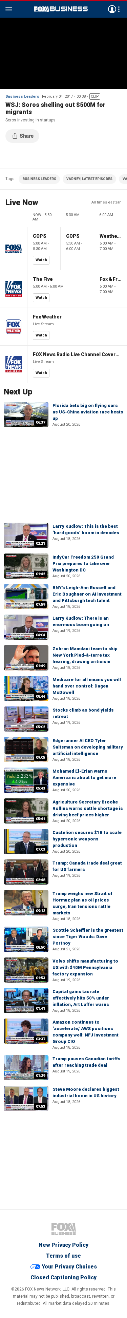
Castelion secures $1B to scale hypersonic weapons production (87, 839)
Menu (8, 9)
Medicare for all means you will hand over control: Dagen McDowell (86, 686)
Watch (41, 260)
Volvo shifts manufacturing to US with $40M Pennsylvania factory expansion (85, 967)
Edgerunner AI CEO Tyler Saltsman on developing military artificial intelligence (87, 747)
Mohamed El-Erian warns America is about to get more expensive (84, 778)
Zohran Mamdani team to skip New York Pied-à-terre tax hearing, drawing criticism (85, 655)
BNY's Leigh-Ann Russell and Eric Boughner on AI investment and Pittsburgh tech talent (87, 594)
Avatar (112, 9)
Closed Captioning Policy (63, 1277)
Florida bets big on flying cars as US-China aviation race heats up (87, 412)
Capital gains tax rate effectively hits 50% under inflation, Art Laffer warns (80, 998)
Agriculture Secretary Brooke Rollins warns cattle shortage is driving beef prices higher (87, 808)
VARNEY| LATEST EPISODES (89, 179)
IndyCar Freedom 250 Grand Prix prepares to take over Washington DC (83, 564)
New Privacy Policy (63, 1245)
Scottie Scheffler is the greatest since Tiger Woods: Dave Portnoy (87, 937)
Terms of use (63, 1256)
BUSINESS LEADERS (39, 179)
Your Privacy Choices (69, 1266)
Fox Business (61, 9)
